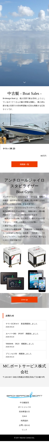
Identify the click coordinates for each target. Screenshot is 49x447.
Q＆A (24, 416)
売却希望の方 (24, 411)
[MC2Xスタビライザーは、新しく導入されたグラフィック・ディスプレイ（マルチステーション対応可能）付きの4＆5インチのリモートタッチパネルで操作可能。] (12, 281)
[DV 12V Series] (12, 256)
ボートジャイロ (24, 407)
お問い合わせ (24, 425)
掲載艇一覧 (24, 164)
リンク (24, 429)
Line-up (24, 299)
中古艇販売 (24, 402)
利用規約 (24, 420)
